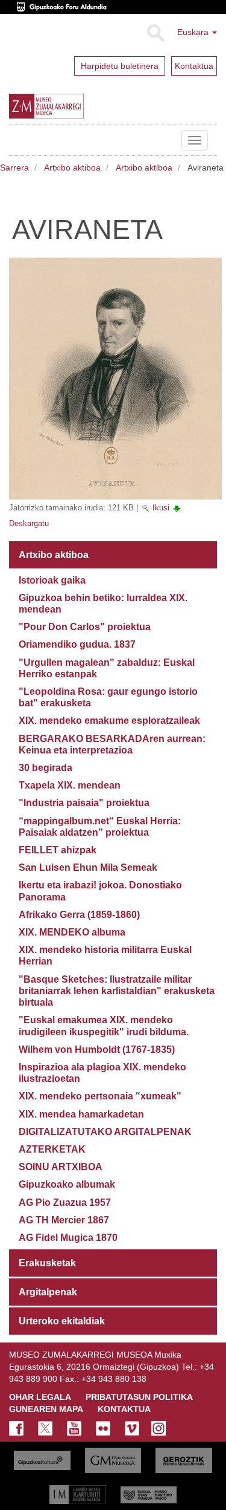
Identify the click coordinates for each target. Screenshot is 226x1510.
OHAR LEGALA (40, 1397)
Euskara (194, 32)
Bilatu (155, 33)
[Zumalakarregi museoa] (71, 106)
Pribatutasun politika (139, 1397)
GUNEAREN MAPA (46, 1409)
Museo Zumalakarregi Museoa (18, 140)
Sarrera (14, 167)
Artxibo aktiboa (72, 167)
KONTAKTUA (124, 1409)
